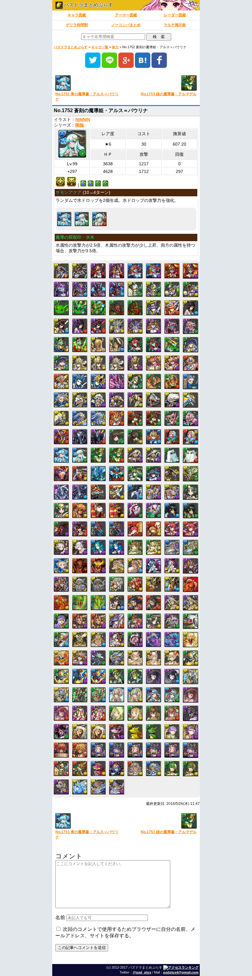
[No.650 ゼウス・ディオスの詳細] (171, 289)
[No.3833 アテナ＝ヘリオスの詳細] (61, 768)
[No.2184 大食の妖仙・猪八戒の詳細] (153, 528)
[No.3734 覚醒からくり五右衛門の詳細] (79, 750)
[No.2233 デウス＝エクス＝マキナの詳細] (61, 547)
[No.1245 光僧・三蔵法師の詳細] (79, 362)
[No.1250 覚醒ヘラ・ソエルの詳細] (171, 362)
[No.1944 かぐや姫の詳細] (190, 492)
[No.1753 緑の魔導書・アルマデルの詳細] (98, 455)
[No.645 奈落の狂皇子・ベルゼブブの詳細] (79, 289)
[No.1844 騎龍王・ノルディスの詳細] (171, 473)
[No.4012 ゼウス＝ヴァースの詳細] (98, 786)
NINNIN (82, 119)
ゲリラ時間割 (77, 25)
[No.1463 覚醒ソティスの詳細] (98, 399)
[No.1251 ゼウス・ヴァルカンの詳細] (190, 363)
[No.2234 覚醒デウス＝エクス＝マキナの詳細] (79, 547)
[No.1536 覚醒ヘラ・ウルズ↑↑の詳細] (116, 418)
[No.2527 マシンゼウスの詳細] (79, 584)
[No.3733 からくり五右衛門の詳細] (61, 750)
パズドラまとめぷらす (88, 4)
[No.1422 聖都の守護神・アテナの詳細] (135, 381)
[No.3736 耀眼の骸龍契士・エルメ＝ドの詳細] (116, 750)
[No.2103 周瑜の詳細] (171, 510)
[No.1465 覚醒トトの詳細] (135, 399)
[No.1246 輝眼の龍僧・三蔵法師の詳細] (98, 362)
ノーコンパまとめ (126, 25)
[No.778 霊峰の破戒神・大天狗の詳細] (135, 307)
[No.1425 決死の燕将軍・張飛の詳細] (171, 381)
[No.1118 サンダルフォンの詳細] (98, 344)
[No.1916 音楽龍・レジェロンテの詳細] (135, 492)
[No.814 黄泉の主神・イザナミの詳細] (98, 326)
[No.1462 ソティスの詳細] (79, 399)
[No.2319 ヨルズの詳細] (135, 547)
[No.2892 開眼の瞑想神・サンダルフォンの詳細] (98, 639)
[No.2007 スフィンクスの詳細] (98, 510)
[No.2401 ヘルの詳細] (153, 565)
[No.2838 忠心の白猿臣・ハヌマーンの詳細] (61, 639)
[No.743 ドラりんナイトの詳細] (79, 307)
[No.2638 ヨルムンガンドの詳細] (79, 602)
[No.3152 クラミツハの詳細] (153, 676)
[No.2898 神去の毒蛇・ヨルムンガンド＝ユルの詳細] (61, 657)
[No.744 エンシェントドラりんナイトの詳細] (98, 307)
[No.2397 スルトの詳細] (79, 565)
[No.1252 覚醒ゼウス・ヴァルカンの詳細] (61, 381)
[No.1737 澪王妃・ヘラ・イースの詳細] (153, 436)
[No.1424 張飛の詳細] (153, 381)
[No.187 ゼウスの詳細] (61, 270)
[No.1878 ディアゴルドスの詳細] (98, 492)
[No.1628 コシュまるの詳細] (171, 418)
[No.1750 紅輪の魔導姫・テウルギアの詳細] (190, 437)
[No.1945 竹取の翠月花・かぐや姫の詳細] (61, 510)
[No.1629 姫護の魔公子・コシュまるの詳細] (190, 418)
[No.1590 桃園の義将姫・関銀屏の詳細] (153, 418)
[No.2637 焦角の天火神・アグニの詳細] (61, 602)
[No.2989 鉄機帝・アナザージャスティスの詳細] (98, 676)
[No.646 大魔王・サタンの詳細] (98, 289)
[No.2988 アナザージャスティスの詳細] (79, 676)
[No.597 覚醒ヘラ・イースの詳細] (153, 270)
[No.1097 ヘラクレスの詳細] (61, 344)
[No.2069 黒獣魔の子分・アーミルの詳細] (153, 510)
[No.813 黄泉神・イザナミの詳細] (79, 326)
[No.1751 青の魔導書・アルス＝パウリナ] (88, 83)
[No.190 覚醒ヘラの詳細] (116, 270)
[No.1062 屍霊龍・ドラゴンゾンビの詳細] (190, 326)
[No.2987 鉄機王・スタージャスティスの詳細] (61, 676)
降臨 (79, 125)
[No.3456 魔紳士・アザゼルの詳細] (190, 713)
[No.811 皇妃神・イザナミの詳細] (190, 308)
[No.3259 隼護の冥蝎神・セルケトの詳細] (98, 713)
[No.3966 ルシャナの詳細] (171, 768)
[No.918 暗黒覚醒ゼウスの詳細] (135, 326)
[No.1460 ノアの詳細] (190, 381)
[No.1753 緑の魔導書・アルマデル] (164, 83)
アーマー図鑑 (126, 15)
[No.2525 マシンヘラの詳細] (190, 566)
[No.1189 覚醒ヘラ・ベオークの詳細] (153, 344)
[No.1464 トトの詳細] (116, 399)
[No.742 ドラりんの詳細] (61, 307)
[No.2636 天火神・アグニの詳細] (190, 584)
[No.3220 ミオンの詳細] (153, 694)
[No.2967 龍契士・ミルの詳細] (135, 657)
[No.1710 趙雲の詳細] (116, 436)
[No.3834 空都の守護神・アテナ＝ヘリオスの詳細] (79, 768)
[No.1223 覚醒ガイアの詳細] (61, 362)
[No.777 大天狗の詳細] (116, 307)
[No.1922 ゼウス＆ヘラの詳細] (153, 492)
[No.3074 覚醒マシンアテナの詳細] (135, 676)
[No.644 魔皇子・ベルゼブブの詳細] (61, 289)
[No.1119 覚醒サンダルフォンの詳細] (116, 344)
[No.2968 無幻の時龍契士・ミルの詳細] (153, 657)
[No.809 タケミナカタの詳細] (153, 307)
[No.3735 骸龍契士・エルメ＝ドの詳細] (98, 750)
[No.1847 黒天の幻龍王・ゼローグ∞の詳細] (79, 492)
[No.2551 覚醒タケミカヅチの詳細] (171, 584)
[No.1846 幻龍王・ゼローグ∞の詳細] (61, 492)
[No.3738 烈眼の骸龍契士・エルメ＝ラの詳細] (153, 750)
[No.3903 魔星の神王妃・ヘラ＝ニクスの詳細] (116, 768)
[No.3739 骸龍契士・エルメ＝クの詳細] (171, 750)
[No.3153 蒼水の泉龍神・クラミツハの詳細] (171, 676)
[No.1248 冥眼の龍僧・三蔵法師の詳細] (135, 362)
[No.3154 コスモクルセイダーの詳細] (190, 676)
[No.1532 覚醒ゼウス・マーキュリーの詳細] (98, 418)
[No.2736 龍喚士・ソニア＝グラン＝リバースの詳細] (171, 602)
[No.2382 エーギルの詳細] (171, 547)
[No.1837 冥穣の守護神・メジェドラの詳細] (190, 455)
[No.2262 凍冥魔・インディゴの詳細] (98, 547)
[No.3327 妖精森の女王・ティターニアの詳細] (135, 713)
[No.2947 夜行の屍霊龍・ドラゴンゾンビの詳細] (98, 657)
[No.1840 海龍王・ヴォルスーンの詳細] (98, 473)
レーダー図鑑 (175, 15)
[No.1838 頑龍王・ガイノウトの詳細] (61, 473)
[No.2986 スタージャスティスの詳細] (190, 658)
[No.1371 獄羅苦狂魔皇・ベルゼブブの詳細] (116, 381)
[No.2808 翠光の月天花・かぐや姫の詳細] (153, 621)
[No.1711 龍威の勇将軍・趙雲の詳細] (135, 436)
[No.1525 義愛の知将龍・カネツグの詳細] (61, 418)
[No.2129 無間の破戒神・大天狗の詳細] (61, 528)
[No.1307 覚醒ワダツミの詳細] (98, 381)
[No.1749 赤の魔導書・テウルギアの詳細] (171, 436)
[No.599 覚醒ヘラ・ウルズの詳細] (190, 271)
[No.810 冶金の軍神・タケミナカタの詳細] (171, 307)
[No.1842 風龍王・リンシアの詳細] (135, 473)
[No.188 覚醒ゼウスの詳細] (79, 270)
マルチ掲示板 (175, 25)
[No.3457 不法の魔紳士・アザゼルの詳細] (61, 731)
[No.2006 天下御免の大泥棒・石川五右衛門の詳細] (79, 510)
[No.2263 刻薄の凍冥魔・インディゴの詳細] (116, 547)
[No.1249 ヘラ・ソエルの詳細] (153, 362)
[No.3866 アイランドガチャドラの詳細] (98, 768)
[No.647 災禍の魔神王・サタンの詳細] (116, 289)
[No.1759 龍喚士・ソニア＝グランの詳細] (135, 455)
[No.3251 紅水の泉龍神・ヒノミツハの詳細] (61, 713)
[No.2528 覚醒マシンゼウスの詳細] (98, 584)
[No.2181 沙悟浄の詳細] (98, 528)
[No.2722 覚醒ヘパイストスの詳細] (153, 602)
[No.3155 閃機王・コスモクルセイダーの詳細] (61, 694)
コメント (68, 856)
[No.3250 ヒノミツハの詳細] (190, 695)
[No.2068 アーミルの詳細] (135, 510)
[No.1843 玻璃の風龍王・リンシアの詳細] (153, 473)
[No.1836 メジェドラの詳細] (171, 455)
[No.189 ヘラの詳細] (98, 270)
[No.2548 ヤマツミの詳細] (116, 584)
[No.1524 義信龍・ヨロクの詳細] (190, 400)
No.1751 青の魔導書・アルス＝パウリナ (87, 96)
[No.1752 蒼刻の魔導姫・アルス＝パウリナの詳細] (82, 219)
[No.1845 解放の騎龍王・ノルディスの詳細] (190, 473)
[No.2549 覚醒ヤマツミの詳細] (135, 584)
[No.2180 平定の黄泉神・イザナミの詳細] (79, 528)
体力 (115, 47)
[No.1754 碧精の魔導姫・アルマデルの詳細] (116, 455)
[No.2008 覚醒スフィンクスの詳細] (116, 510)
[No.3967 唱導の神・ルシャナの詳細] (190, 768)
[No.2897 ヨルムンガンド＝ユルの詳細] (190, 639)
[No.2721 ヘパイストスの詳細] (135, 602)
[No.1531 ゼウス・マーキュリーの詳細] (79, 418)
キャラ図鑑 (77, 15)
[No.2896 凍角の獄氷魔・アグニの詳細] (171, 639)
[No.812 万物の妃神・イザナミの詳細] (61, 326)
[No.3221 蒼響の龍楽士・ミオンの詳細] (171, 694)
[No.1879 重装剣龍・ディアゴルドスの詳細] (116, 492)
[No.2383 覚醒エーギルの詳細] (190, 547)
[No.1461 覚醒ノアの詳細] (61, 399)
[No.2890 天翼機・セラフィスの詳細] (79, 639)
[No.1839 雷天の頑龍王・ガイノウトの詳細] (79, 473)
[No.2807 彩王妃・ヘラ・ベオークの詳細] (135, 621)
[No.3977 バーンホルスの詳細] (79, 786)
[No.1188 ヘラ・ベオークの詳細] (135, 344)
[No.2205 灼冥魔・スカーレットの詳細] (171, 528)
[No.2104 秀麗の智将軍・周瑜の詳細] (190, 510)
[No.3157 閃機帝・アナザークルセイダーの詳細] (98, 694)
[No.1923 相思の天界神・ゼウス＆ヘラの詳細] (171, 492)
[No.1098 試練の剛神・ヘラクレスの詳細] (79, 344)
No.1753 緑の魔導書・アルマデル (169, 94)
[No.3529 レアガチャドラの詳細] (135, 731)
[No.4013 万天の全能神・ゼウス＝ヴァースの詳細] (116, 786)
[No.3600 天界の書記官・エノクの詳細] (190, 731)
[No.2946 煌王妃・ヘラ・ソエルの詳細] (79, 657)
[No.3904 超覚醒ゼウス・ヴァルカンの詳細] (135, 768)
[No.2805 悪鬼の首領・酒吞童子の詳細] (98, 621)
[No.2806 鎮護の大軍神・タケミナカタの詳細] (116, 621)
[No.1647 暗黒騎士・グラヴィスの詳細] (79, 436)
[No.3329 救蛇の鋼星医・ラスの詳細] (171, 713)
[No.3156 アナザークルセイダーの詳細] (79, 694)
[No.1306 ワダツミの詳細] (79, 381)
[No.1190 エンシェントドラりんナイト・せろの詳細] (171, 344)
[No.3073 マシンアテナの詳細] (116, 676)
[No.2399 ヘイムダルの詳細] (116, 565)
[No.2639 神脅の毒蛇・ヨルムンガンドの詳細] (98, 602)
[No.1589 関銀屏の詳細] (135, 418)
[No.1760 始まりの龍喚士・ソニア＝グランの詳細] (153, 455)
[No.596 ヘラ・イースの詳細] (135, 270)
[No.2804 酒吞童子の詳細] (79, 621)
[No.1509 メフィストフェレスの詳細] (153, 399)
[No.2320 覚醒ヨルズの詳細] (153, 547)
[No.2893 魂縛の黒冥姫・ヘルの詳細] (116, 639)
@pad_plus (142, 972)
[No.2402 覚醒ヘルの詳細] (171, 565)
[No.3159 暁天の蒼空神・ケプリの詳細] (135, 694)
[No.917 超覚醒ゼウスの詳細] (116, 326)
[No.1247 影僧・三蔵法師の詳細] (116, 362)
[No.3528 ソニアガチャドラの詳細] (116, 731)
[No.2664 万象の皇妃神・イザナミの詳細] (116, 602)
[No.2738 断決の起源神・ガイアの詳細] (61, 621)
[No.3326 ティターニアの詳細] (116, 713)
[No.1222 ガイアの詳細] (190, 344)
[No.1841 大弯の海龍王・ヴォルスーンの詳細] (116, 473)
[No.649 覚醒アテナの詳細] (153, 289)
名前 (60, 917)
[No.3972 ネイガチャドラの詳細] (61, 786)
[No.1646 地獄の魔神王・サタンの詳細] (61, 436)
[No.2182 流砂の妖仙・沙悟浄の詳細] (116, 528)
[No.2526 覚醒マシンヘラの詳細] (61, 584)
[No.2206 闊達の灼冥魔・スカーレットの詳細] (190, 529)
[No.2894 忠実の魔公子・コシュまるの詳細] (135, 639)
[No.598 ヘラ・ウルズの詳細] (171, 270)
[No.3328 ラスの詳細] (153, 713)
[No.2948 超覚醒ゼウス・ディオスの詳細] (116, 657)
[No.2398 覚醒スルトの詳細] (98, 565)
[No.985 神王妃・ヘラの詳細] (153, 326)
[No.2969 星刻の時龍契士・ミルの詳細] (171, 657)
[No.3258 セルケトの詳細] (79, 713)
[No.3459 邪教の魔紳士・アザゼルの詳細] (98, 731)
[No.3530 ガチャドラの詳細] (153, 731)
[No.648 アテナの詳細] (135, 289)
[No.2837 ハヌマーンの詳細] (190, 621)
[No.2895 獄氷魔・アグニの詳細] (153, 639)
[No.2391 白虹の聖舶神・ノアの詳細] (61, 565)
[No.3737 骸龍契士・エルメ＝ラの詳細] (135, 750)
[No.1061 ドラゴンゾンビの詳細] (171, 326)
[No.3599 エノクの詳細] (171, 731)
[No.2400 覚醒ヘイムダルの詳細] (135, 565)
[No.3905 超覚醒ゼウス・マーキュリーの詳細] (153, 768)
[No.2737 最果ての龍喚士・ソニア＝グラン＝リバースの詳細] (190, 602)
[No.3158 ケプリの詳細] (116, 694)
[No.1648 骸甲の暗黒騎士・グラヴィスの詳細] (98, 436)
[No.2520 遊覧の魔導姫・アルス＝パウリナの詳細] (99, 219)
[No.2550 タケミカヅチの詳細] (153, 584)
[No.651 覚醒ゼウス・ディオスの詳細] (190, 289)
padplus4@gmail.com (181, 972)
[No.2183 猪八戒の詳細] (135, 528)
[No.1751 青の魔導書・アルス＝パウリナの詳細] (64, 219)
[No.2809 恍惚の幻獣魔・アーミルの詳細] (171, 621)
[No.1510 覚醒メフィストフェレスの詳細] (171, 399)
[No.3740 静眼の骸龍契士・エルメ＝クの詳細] (190, 750)
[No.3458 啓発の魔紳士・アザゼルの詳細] (79, 731)
